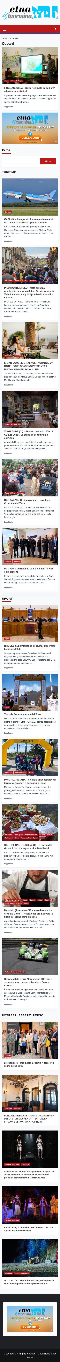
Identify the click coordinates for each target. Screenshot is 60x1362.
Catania (8, 561)
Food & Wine (10, 493)
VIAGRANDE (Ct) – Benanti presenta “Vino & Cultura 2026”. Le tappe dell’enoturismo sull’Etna (29, 434)
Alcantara (8, 281)
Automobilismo (31, 835)
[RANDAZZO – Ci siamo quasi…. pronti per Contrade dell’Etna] (30, 477)
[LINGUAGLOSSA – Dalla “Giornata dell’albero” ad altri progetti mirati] (30, 65)
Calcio (49, 835)
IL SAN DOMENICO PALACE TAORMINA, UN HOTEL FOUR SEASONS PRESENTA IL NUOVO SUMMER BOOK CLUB (28, 366)
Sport (7, 639)
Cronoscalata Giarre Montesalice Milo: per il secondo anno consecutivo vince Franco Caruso (28, 982)
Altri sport (19, 835)
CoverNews (44, 1353)
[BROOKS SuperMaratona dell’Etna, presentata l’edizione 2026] (30, 623)
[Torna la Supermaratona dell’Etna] (30, 692)
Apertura (18, 281)
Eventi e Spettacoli (12, 1164)
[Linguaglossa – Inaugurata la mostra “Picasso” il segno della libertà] (30, 1040)
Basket (42, 835)
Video (42, 838)
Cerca (6, 150)
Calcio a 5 (9, 838)
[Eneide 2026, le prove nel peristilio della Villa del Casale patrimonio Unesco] (30, 1205)
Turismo (8, 212)
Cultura (8, 1055)
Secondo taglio (17, 81)
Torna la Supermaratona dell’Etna (22, 714)
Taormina (8, 356)
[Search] (55, 28)
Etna (6, 81)
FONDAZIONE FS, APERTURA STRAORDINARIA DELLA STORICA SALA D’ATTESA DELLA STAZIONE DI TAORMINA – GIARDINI (29, 1118)
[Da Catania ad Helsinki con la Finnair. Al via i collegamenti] (30, 546)
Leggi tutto (8, 106)
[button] (5, 28)
